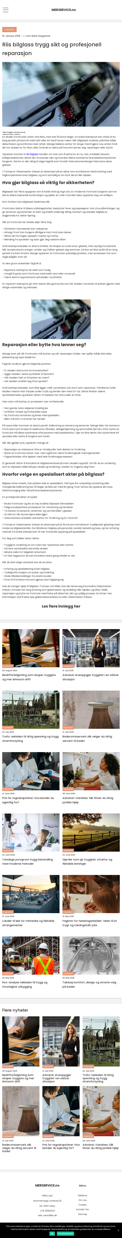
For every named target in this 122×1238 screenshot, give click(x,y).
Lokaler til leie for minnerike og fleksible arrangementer (28, 923)
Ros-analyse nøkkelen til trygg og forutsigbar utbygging (24, 984)
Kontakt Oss (82, 1209)
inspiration (9, 29)
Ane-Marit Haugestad (38, 36)
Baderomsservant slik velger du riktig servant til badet (87, 739)
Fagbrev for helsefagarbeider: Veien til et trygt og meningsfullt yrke (89, 923)
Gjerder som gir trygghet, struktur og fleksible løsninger (87, 862)
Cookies (82, 1204)
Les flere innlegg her (61, 606)
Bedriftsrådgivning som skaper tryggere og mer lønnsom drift (29, 677)
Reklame (82, 1195)
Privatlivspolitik (65, 1233)
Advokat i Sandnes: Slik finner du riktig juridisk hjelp (87, 800)
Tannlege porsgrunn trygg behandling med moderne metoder (27, 862)
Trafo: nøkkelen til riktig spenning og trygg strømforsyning (30, 739)
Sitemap (82, 1214)
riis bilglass (32, 154)
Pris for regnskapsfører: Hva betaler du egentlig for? (28, 800)
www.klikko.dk (50, 1215)
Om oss (83, 1200)
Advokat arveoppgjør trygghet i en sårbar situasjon (90, 677)
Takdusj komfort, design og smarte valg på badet (89, 984)
